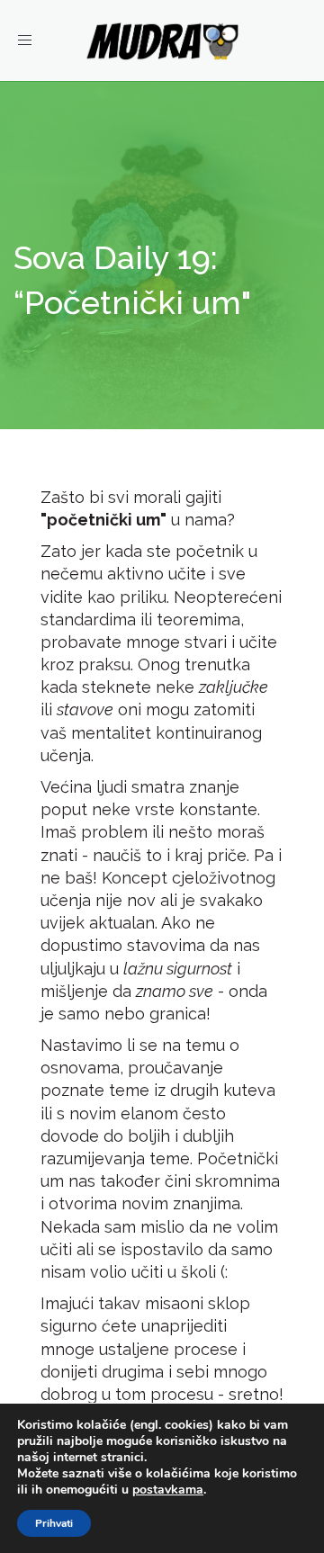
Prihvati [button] (54, 1523)
